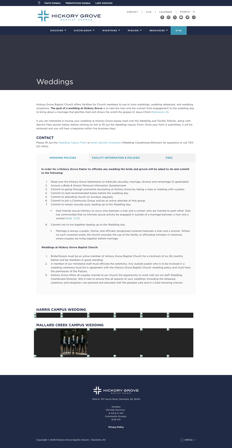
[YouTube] (181, 17)
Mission (133, 30)
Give (179, 30)
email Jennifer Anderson (106, 142)
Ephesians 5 (159, 112)
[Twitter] (175, 17)
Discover (56, 30)
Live (148, 12)
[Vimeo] (187, 17)
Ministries (109, 30)
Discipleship (83, 30)
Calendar (165, 12)
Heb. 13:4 (72, 218)
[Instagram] (168, 17)
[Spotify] (194, 17)
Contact (132, 12)
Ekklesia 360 (188, 440)
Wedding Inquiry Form (72, 142)
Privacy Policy (116, 427)
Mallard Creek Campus (78, 3)
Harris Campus (53, 3)
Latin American (104, 3)
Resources (157, 30)
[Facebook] (162, 17)
